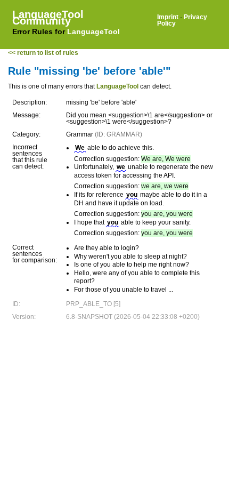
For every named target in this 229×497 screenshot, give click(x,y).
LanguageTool (93, 31)
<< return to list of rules (43, 53)
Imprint (167, 17)
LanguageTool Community (48, 18)
